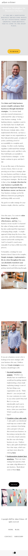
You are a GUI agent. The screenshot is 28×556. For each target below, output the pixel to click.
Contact (8, 536)
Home (10, 529)
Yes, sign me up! (14, 51)
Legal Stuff (14, 547)
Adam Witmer (9, 2)
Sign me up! (14, 484)
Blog (17, 529)
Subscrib (18, 536)
